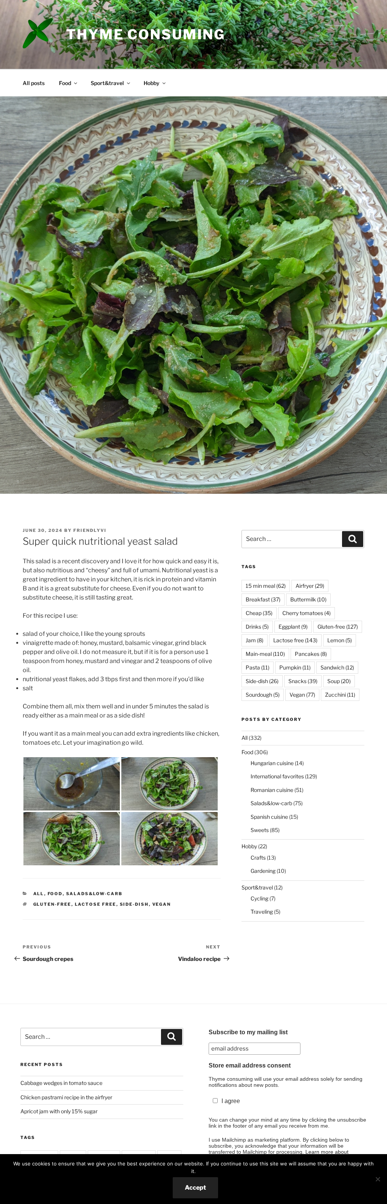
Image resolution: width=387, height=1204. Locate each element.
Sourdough (263, 694)
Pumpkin (295, 667)
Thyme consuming (145, 34)
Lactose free (95, 904)
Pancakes (311, 654)
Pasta (257, 667)
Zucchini (340, 694)
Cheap (259, 613)
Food (65, 83)
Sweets (260, 830)
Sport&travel (107, 83)
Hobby (151, 83)
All (38, 893)
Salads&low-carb (94, 893)
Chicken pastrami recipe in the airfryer (66, 1097)
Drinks (257, 626)
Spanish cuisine (269, 817)
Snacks (302, 681)
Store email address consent (250, 1065)
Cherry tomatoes (306, 613)
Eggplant (293, 626)
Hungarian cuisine (272, 763)
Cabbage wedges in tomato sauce (61, 1083)
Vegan (161, 904)
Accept (195, 1187)
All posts (34, 83)
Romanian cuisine (272, 790)
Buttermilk (308, 599)
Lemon (339, 640)
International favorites (277, 776)
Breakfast (263, 599)
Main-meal (265, 654)
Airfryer (310, 586)
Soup (339, 681)
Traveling (262, 911)
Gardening (263, 871)
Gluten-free (52, 904)
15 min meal (266, 586)
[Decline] (377, 1179)
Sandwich (337, 667)
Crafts (258, 857)
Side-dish (134, 904)
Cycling (259, 898)
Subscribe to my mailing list (248, 1032)
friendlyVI (90, 530)
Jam (254, 640)
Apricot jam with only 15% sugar (59, 1111)
